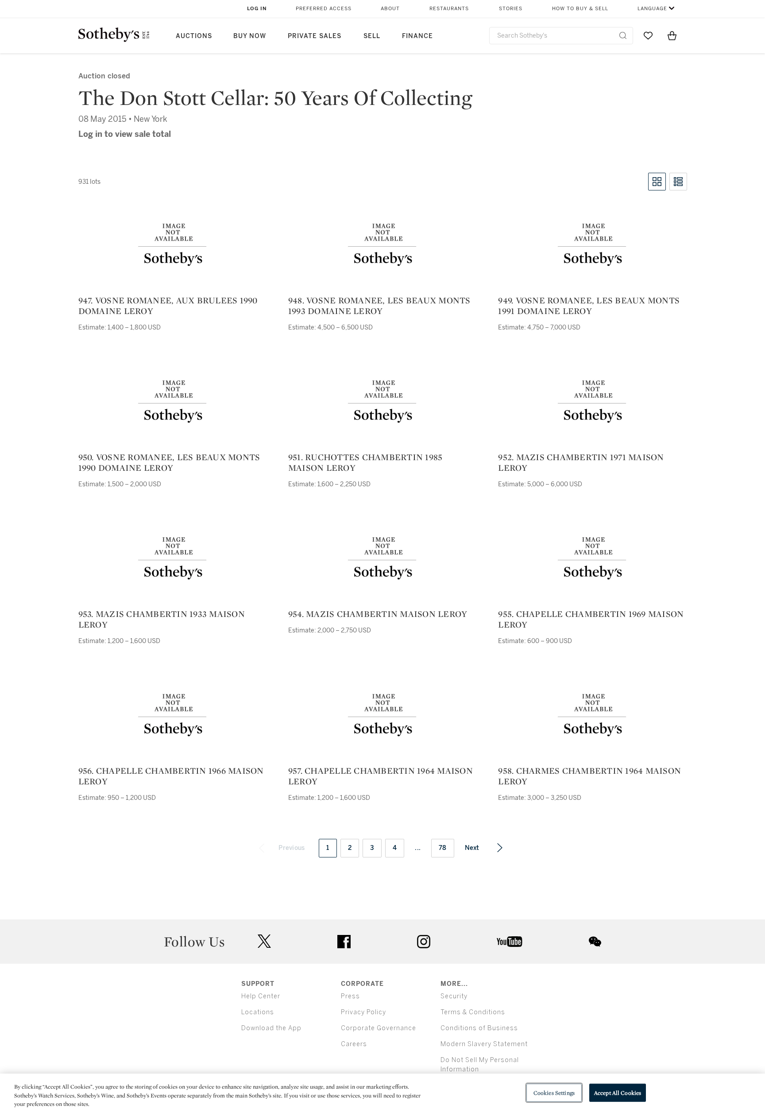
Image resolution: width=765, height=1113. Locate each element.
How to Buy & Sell (580, 9)
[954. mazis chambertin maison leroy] (382, 559)
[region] (382, 1093)
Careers (354, 1044)
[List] (678, 181)
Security (454, 996)
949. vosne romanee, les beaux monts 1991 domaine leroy (589, 305)
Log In (257, 9)
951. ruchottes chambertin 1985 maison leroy (365, 462)
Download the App (271, 1028)
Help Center (260, 996)
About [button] (390, 9)
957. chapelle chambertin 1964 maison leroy (380, 776)
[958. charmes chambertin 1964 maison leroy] (592, 715)
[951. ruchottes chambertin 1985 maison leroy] (382, 402)
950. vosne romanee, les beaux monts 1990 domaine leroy (169, 462)
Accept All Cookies (617, 1092)
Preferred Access (324, 9)
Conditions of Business (479, 1028)
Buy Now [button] (249, 36)
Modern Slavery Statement (484, 1044)
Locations (257, 1012)
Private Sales (314, 36)
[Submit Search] (622, 35)
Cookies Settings (554, 1092)
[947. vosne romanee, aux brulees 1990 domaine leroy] (172, 245)
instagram (423, 941)
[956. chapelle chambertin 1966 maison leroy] (172, 715)
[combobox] (561, 35)
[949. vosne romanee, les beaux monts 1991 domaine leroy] (592, 245)
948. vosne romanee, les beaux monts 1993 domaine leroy (379, 305)
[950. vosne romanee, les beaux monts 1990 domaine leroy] (172, 402)
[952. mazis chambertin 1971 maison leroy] (592, 402)
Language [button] (652, 9)
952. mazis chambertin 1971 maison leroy (581, 462)
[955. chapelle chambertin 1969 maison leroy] (592, 559)
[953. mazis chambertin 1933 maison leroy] (172, 559)
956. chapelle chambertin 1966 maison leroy (171, 776)
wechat (595, 941)
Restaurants (449, 9)
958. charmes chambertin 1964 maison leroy (589, 776)
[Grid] (657, 181)
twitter (264, 941)
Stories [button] (510, 9)
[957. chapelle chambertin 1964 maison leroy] (382, 715)
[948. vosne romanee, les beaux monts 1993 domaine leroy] (382, 245)
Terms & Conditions (472, 1012)
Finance (417, 36)
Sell (371, 36)
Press (350, 996)
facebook (344, 941)
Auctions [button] (194, 36)
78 (443, 848)
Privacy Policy (363, 1012)
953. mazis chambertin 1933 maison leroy (161, 619)
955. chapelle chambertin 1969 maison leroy (591, 619)
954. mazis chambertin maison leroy (378, 614)
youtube (509, 941)
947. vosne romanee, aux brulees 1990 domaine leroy (168, 305)
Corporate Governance (378, 1028)
